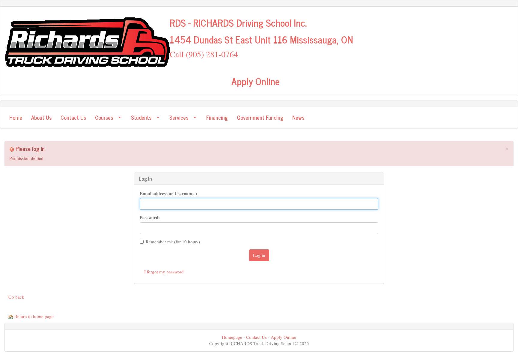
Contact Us (256, 337)
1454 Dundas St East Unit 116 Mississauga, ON (261, 39)
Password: (150, 217)
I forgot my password (164, 272)
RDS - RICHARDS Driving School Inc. (238, 22)
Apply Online (255, 81)
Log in (259, 255)
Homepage (232, 337)
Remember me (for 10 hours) (173, 242)
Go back (16, 297)
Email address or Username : (168, 193)
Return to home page (33, 316)
